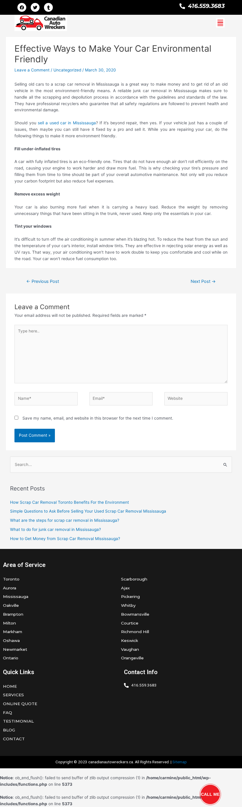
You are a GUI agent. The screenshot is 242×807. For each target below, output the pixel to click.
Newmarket (15, 649)
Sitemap (179, 761)
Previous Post (42, 281)
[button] (220, 22)
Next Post (203, 281)
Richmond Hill (135, 631)
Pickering (130, 596)
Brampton (13, 614)
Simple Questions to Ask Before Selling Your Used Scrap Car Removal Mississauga (88, 511)
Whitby (128, 605)
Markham (12, 631)
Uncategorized (67, 70)
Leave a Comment (32, 70)
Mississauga (15, 596)
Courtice (129, 623)
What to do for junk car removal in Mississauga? (55, 529)
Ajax (125, 588)
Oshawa (11, 640)
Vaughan (130, 649)
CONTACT (14, 738)
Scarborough (134, 579)
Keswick (129, 640)
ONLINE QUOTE (20, 703)
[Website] (196, 399)
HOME (10, 686)
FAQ (7, 712)
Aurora (9, 588)
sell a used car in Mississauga (67, 122)
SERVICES (13, 694)
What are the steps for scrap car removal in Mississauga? (64, 520)
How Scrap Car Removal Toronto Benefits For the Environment (69, 502)
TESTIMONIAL (18, 721)
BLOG (9, 730)
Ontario (10, 658)
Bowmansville (135, 614)
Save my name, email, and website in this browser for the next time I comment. (97, 418)
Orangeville (132, 658)
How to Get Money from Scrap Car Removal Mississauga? (65, 538)
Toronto (11, 579)
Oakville (11, 605)
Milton (9, 623)
